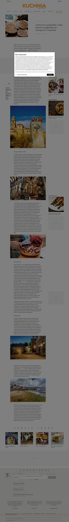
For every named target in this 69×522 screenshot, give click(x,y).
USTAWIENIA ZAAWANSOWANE (22, 74)
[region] (34, 64)
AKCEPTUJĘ (50, 74)
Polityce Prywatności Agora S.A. (42, 69)
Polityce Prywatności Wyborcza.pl (31, 69)
